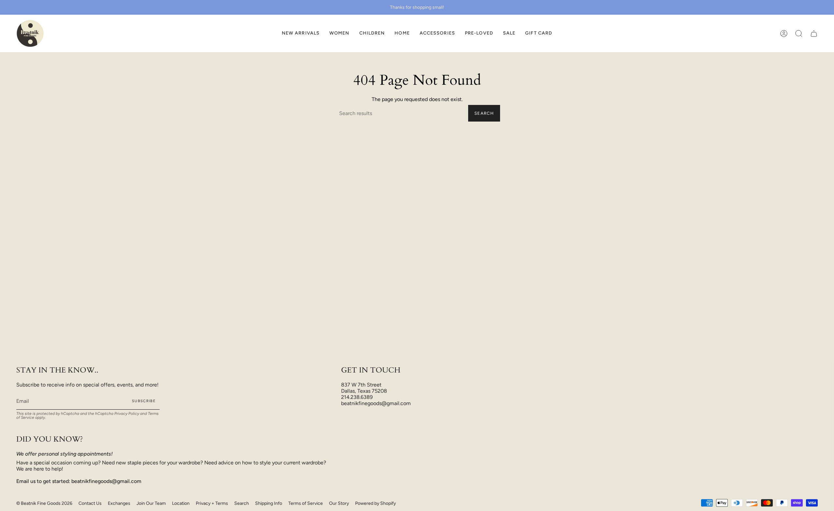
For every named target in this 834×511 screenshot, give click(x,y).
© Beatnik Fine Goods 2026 (44, 503)
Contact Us (90, 503)
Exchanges (119, 503)
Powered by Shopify (375, 503)
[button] (339, 33)
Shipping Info (268, 503)
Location (181, 503)
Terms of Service (305, 503)
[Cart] (813, 33)
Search (484, 113)
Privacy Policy (126, 413)
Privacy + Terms (212, 503)
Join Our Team (151, 503)
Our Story (339, 503)
